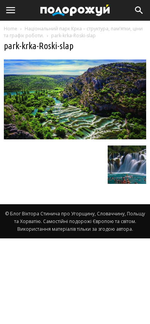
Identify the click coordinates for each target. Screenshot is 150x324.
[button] (139, 10)
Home (10, 28)
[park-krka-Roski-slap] (75, 137)
